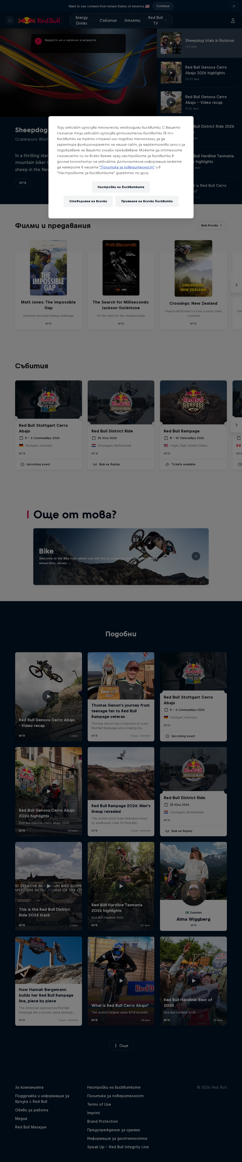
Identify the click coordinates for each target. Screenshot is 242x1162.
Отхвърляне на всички (88, 201)
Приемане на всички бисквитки (147, 201)
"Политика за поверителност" (127, 167)
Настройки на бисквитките (121, 187)
